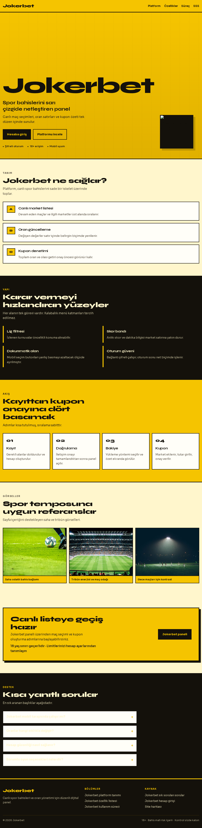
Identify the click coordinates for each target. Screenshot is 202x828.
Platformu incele (50, 134)
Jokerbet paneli (174, 634)
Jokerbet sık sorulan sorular (164, 795)
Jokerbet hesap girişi (160, 801)
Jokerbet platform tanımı (103, 795)
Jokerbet (18, 5)
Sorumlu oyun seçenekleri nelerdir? (34, 759)
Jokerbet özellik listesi (101, 801)
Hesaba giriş (17, 134)
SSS (196, 6)
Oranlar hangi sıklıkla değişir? (30, 731)
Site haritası (153, 806)
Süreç (185, 6)
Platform (154, 6)
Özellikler (171, 6)
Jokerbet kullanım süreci (102, 806)
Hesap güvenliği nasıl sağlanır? (30, 745)
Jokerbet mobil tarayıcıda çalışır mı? (35, 716)
